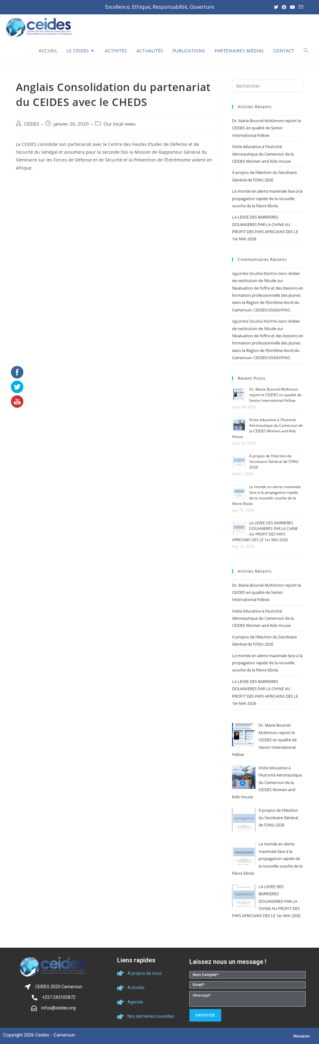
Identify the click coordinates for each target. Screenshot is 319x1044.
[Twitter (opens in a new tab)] (276, 7)
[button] (301, 1036)
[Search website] (306, 50)
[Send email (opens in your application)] (300, 7)
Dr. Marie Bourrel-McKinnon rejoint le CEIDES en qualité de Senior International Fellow (266, 128)
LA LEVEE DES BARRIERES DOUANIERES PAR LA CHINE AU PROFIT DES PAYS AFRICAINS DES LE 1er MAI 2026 (265, 531)
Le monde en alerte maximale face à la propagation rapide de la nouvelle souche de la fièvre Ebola (267, 198)
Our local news (119, 124)
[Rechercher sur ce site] (267, 85)
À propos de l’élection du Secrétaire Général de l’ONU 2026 (273, 461)
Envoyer (205, 1015)
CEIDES (31, 124)
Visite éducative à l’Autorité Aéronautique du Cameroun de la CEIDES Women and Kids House (263, 154)
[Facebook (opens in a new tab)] (284, 7)
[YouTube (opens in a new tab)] (292, 7)
